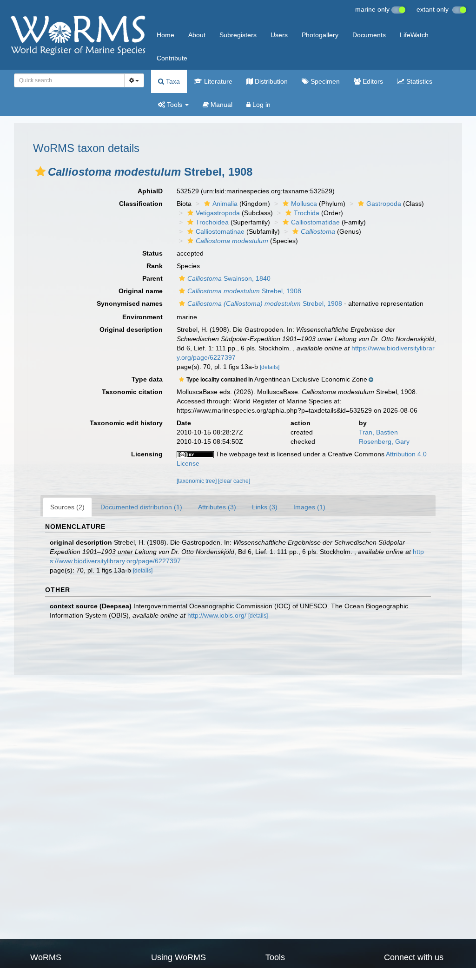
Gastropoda (383, 203)
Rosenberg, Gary (384, 441)
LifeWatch (414, 35)
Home (165, 35)
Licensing (147, 454)
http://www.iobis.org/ (216, 615)
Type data (147, 379)
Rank (154, 266)
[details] (269, 367)
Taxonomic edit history (126, 423)
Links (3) (265, 507)
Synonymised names (130, 303)
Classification (141, 203)
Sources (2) (67, 507)
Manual (220, 104)
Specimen (324, 81)
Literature (217, 81)
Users (279, 35)
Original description (131, 329)
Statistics (418, 81)
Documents (369, 35)
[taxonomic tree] (197, 481)
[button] (40, 171)
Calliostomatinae (220, 231)
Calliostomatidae (315, 222)
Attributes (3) (217, 507)
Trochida (306, 213)
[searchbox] (66, 80)
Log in (261, 104)
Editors (372, 81)
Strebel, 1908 (244, 291)
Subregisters (238, 35)
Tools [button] (174, 104)
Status (152, 253)
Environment (142, 317)
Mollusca (304, 203)
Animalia (225, 203)
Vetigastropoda (218, 213)
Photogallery (320, 35)
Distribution (270, 81)
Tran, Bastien (378, 432)
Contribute (172, 58)
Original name (141, 291)
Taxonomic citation (132, 391)
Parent (152, 278)
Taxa (172, 81)
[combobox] (69, 80)
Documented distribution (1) (141, 507)
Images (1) (309, 507)
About (196, 35)
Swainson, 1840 (229, 278)
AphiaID (150, 191)
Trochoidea (212, 222)
